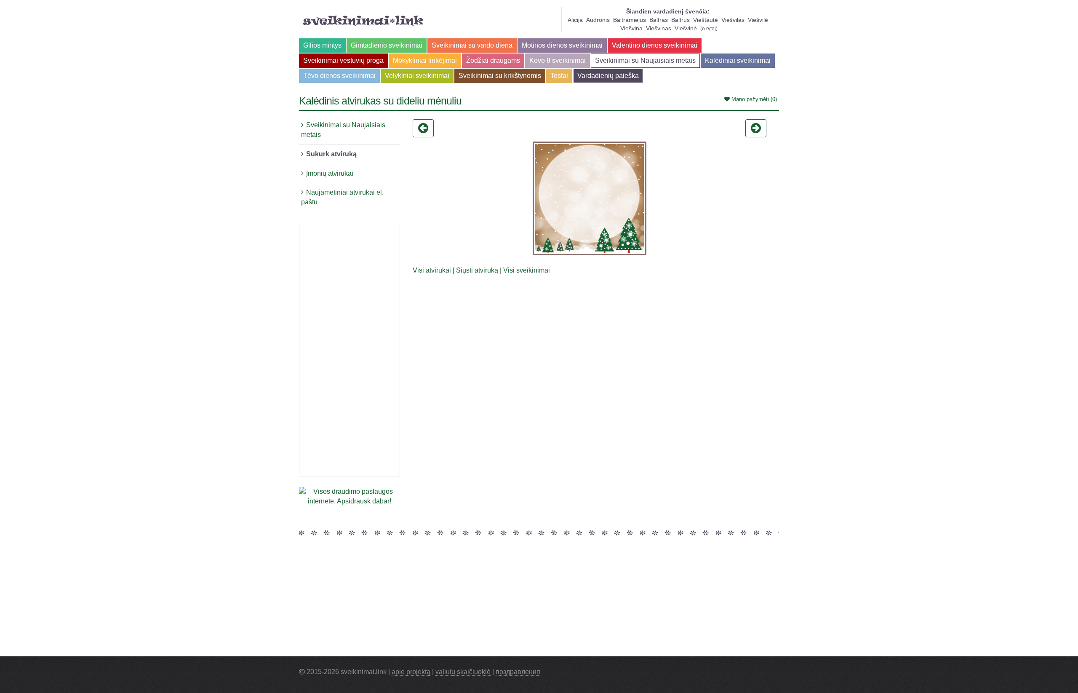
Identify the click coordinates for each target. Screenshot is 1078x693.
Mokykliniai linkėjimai (425, 60)
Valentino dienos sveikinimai (654, 45)
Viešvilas (732, 19)
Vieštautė (705, 19)
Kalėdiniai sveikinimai (738, 60)
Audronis (598, 19)
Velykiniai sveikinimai (417, 75)
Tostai (559, 75)
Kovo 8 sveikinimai (557, 60)
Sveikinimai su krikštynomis (500, 75)
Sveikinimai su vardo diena (472, 45)
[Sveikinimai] (363, 21)
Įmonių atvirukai (329, 173)
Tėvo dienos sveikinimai (339, 75)
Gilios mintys (322, 45)
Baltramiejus (629, 19)
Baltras (658, 19)
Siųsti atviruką (477, 270)
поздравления (518, 671)
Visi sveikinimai (526, 270)
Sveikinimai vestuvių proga (343, 60)
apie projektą (411, 671)
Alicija (575, 19)
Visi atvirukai (432, 270)
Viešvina (631, 28)
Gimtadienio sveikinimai (386, 45)
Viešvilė (758, 19)
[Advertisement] (349, 349)
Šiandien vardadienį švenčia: (668, 11)
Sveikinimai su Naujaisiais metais (645, 60)
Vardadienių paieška (608, 75)
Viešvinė (686, 28)
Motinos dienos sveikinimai (562, 45)
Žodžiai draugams (493, 60)
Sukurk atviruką (331, 154)
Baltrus (680, 19)
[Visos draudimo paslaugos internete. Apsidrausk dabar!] (349, 496)
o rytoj (709, 29)
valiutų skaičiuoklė (463, 671)
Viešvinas (658, 28)
